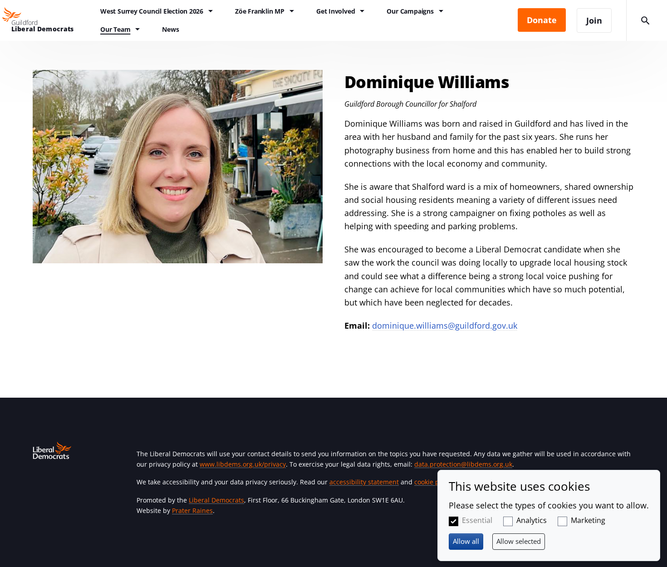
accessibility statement (364, 482)
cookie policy (433, 482)
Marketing (588, 520)
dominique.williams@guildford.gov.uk (444, 325)
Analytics (531, 520)
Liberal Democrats (216, 500)
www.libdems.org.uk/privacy (243, 464)
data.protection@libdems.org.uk (463, 464)
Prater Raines (192, 510)
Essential (477, 520)
